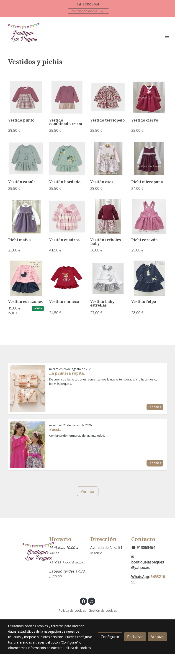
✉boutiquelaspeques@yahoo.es (147, 562)
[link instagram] (91, 601)
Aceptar (157, 636)
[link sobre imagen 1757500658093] (67, 97)
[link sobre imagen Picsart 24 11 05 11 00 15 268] (149, 97)
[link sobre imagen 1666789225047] (108, 216)
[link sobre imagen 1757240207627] (108, 97)
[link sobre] (26, 556)
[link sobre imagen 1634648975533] (26, 278)
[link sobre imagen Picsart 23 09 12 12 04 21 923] (67, 216)
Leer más (155, 407)
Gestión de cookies (103, 610)
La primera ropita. (67, 373)
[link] (25, 37)
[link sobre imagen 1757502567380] (26, 97)
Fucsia (55, 429)
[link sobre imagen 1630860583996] (67, 278)
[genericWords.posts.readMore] (27, 388)
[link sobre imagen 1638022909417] (149, 278)
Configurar (110, 636)
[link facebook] (83, 601)
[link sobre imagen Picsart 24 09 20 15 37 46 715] (26, 158)
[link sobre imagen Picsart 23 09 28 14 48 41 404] (26, 216)
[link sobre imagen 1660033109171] (149, 216)
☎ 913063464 (143, 547)
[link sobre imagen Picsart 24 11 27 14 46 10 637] (149, 158)
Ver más (88, 491)
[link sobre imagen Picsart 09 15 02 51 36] (108, 278)
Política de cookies (72, 610)
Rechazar (135, 636)
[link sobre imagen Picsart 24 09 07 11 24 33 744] (67, 158)
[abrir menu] (166, 37)
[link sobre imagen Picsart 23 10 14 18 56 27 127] (108, 158)
